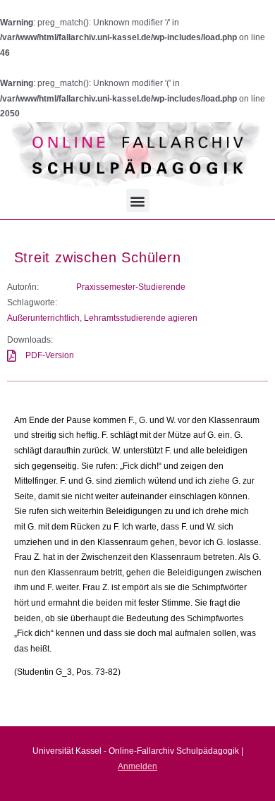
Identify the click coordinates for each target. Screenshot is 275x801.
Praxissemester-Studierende (130, 287)
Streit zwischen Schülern (97, 257)
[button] (137, 200)
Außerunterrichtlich (43, 318)
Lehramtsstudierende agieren (140, 318)
